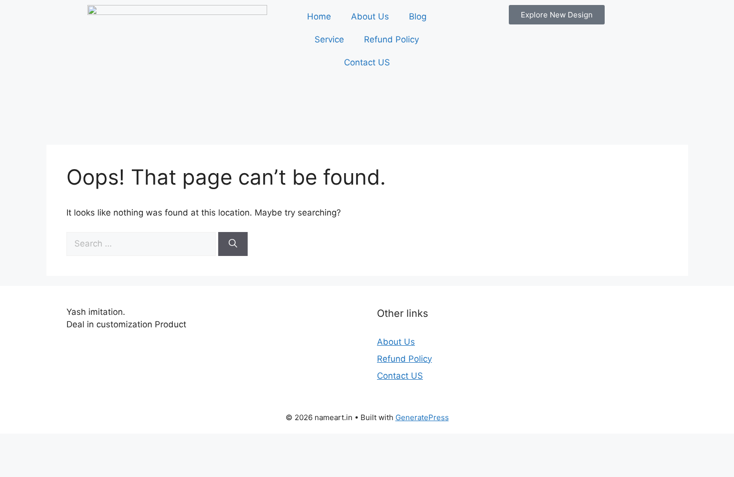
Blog (417, 16)
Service (329, 39)
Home (319, 16)
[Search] (233, 244)
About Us (370, 16)
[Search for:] (142, 243)
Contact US (367, 62)
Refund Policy (391, 39)
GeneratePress (422, 417)
